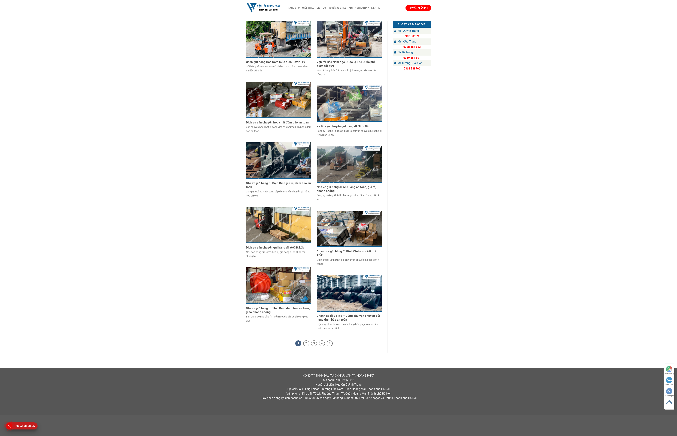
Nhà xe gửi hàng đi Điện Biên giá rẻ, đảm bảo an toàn (278, 185)
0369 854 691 (412, 57)
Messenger (669, 396)
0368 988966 (412, 68)
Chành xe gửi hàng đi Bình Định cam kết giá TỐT (346, 253)
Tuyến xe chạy (337, 8)
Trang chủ (293, 8)
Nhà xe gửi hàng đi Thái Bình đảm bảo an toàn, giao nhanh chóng (278, 310)
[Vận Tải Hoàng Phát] (263, 7)
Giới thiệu (308, 8)
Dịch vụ (321, 8)
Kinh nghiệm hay (359, 8)
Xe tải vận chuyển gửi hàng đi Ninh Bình (344, 126)
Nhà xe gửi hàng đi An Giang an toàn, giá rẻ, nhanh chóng (346, 189)
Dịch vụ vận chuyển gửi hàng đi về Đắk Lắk (275, 247)
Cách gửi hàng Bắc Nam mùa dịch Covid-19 (275, 62)
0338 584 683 (412, 47)
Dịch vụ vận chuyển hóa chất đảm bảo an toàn (277, 122)
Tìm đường (669, 374)
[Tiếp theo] (330, 343)
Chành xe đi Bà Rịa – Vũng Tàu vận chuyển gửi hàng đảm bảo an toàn (348, 317)
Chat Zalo (669, 385)
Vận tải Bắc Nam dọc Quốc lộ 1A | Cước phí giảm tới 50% (346, 64)
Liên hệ (375, 8)
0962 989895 (412, 36)
